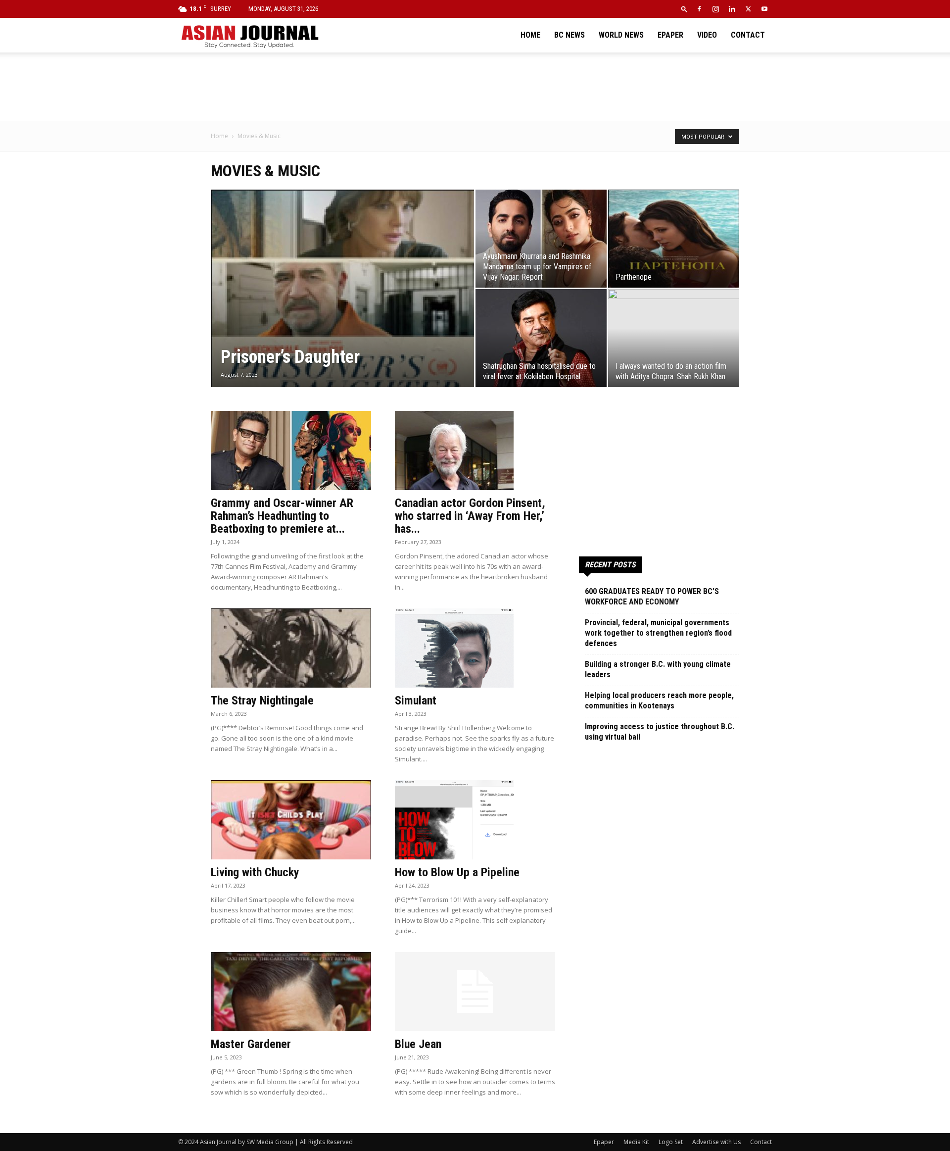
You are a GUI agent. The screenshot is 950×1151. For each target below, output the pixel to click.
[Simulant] (475, 648)
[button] (684, 8)
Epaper (670, 35)
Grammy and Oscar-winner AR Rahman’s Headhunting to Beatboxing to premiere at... (282, 516)
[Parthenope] (673, 239)
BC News (569, 35)
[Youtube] (764, 9)
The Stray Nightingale (262, 700)
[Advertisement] (475, 86)
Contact (748, 35)
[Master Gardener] (291, 991)
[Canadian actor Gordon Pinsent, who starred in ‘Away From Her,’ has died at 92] (475, 450)
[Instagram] (715, 9)
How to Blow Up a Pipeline (457, 872)
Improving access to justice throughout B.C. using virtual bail (659, 732)
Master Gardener (251, 1044)
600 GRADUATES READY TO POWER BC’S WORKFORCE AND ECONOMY (652, 596)
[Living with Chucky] (291, 819)
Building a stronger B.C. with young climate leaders (658, 669)
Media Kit (636, 1142)
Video (707, 35)
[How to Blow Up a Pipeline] (475, 819)
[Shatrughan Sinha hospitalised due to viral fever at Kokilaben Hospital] (541, 338)
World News (621, 35)
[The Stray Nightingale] (291, 648)
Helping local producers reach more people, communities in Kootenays (659, 700)
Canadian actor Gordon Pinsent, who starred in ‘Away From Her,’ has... (470, 516)
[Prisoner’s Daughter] (342, 304)
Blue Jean (418, 1044)
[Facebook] (699, 9)
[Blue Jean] (475, 991)
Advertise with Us (716, 1142)
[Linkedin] (731, 9)
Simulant (415, 700)
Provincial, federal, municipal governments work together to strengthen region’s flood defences (658, 633)
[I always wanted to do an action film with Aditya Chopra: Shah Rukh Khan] (673, 338)
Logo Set (671, 1142)
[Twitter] (748, 9)
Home (530, 35)
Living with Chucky (255, 872)
